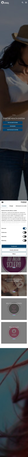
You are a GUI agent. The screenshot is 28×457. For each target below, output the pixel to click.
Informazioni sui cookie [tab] (21, 205)
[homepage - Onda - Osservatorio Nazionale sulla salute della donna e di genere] (6, 3)
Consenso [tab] (4, 205)
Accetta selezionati (14, 250)
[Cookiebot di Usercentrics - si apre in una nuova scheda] (21, 202)
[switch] (25, 232)
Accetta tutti (14, 246)
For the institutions (13, 122)
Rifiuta (14, 253)
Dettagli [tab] (11, 205)
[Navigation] (26, 2)
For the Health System (12, 129)
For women (12, 126)
